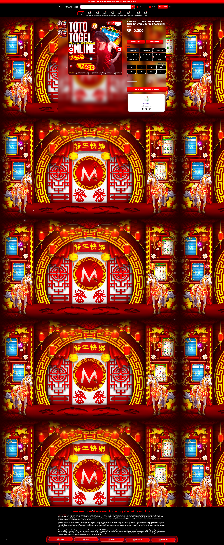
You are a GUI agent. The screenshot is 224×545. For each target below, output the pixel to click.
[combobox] (105, 7)
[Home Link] (71, 7)
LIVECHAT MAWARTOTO (146, 89)
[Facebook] (142, 109)
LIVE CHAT (164, 539)
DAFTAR (113, 539)
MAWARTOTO (62, 515)
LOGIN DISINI (154, 42)
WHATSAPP (138, 539)
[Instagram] (149, 109)
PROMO (61, 539)
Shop (60, 7)
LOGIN (87, 539)
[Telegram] (146, 109)
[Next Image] (119, 49)
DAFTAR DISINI (135, 42)
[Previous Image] (71, 49)
